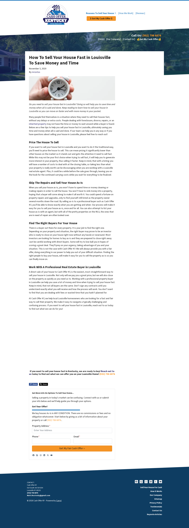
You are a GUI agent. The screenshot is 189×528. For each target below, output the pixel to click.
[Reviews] (140, 13)
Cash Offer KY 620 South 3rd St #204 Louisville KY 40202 (35, 488)
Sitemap (158, 499)
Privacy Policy (156, 502)
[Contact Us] (129, 39)
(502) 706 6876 (151, 35)
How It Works (156, 491)
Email (77, 436)
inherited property (37, 124)
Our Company (156, 495)
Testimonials (156, 506)
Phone (35, 436)
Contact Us (157, 510)
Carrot (59, 500)
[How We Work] (125, 13)
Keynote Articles (154, 514)
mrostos (36, 72)
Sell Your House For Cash (151, 487)
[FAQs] (101, 39)
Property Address (41, 426)
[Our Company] (113, 39)
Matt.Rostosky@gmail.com (38, 495)
